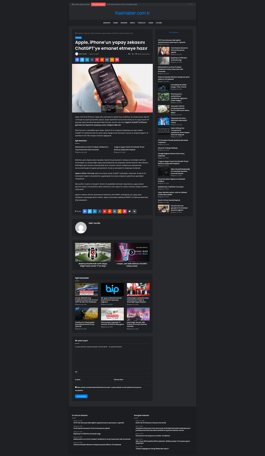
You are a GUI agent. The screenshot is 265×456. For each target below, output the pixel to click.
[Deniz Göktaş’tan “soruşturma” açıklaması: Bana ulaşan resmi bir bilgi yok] (163, 131)
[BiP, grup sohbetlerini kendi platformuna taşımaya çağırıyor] (112, 289)
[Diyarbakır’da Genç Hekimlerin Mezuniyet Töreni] (163, 121)
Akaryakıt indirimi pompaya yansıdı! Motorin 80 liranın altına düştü (180, 109)
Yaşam (150, 23)
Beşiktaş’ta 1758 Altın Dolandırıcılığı (118, 4)
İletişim (159, 23)
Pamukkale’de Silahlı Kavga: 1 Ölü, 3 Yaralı (179, 86)
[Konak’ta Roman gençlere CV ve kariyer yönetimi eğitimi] (163, 208)
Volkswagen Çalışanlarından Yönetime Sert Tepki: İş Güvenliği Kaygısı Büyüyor (138, 300)
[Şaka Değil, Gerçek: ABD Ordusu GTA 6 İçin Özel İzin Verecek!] (138, 314)
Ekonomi (124, 23)
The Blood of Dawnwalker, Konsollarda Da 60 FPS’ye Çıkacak (85, 324)
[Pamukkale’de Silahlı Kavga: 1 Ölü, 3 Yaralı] (163, 87)
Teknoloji (141, 23)
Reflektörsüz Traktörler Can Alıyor (171, 187)
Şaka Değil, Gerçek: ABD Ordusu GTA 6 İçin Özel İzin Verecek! (137, 324)
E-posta (78, 379)
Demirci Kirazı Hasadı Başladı (169, 200)
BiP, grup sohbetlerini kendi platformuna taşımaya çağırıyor (111, 300)
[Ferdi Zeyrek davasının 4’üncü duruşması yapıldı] (163, 51)
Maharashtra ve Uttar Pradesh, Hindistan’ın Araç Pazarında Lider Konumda (170, 69)
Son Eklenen (174, 32)
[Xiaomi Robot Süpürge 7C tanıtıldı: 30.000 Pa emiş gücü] (112, 314)
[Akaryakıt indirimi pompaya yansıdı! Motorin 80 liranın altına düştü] (163, 109)
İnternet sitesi (118, 379)
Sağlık (132, 23)
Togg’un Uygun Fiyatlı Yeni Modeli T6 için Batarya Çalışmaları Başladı (173, 162)
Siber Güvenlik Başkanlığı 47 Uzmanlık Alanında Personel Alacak (180, 171)
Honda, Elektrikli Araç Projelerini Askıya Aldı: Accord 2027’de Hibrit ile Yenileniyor (86, 300)
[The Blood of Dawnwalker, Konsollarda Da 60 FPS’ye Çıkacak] (86, 314)
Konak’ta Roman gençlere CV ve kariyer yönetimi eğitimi (179, 208)
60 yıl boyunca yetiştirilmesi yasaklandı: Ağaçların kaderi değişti (179, 97)
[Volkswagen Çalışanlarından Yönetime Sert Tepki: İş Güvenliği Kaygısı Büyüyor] (138, 289)
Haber (115, 23)
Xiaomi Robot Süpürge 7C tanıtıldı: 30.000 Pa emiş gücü (112, 323)
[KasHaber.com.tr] (132, 13)
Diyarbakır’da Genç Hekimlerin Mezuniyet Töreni (179, 120)
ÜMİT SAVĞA (83, 54)
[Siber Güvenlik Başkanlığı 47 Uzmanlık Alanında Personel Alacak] (163, 172)
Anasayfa (106, 23)
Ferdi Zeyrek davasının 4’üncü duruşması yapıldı (179, 50)
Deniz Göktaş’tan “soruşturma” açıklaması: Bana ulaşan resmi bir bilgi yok (180, 131)
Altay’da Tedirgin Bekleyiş (168, 148)
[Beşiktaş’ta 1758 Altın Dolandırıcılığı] (163, 61)
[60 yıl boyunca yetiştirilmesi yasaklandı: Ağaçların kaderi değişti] (163, 97)
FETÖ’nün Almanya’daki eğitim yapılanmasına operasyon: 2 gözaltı (171, 41)
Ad (76, 372)
